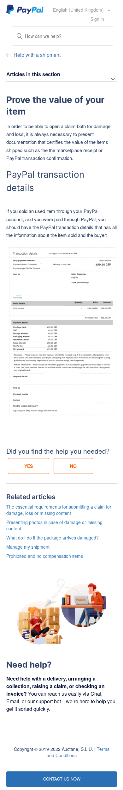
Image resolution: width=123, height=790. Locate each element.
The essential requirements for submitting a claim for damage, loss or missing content (58, 510)
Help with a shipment (37, 54)
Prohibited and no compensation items (44, 556)
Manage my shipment (28, 547)
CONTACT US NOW (61, 779)
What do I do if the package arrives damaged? (52, 537)
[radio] (28, 466)
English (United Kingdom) (79, 10)
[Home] (25, 9)
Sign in (97, 19)
